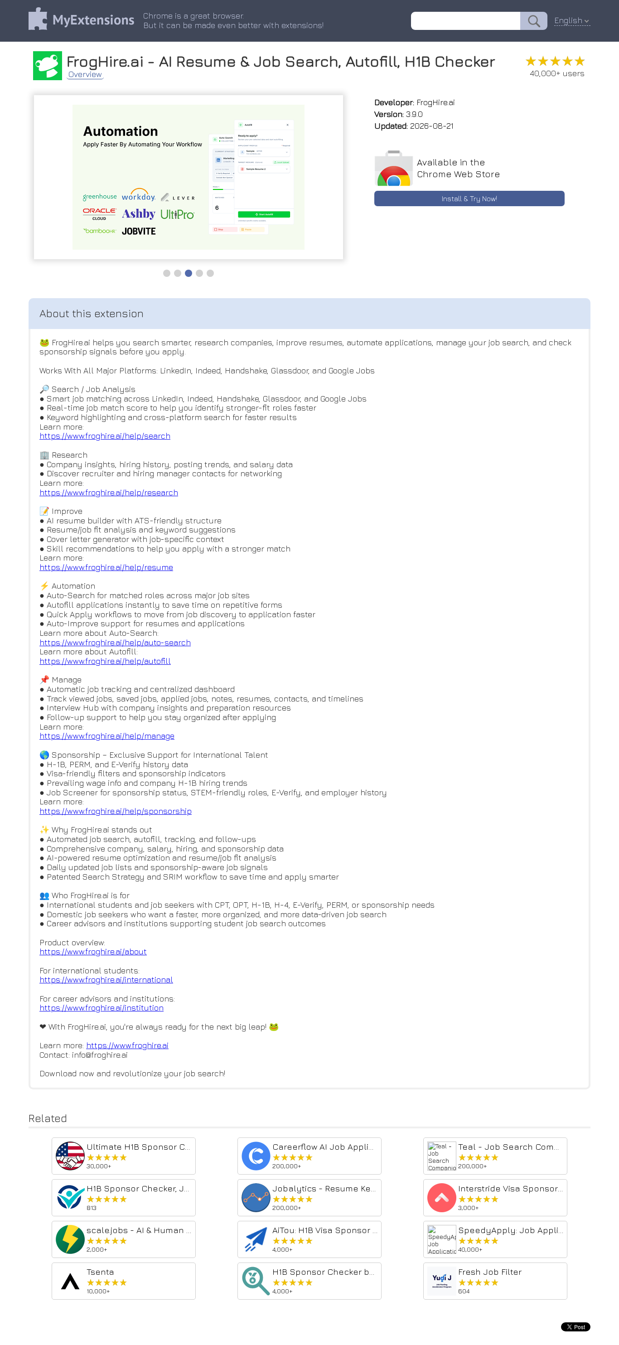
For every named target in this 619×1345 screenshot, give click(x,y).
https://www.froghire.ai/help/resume (106, 567)
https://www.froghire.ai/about (93, 951)
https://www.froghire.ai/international (106, 979)
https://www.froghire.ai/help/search (104, 435)
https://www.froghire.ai (127, 1045)
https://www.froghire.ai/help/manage (106, 735)
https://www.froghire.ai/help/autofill (105, 661)
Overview (85, 74)
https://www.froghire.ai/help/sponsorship (115, 811)
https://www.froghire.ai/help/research (108, 492)
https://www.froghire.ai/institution (101, 1007)
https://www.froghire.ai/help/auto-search (115, 642)
